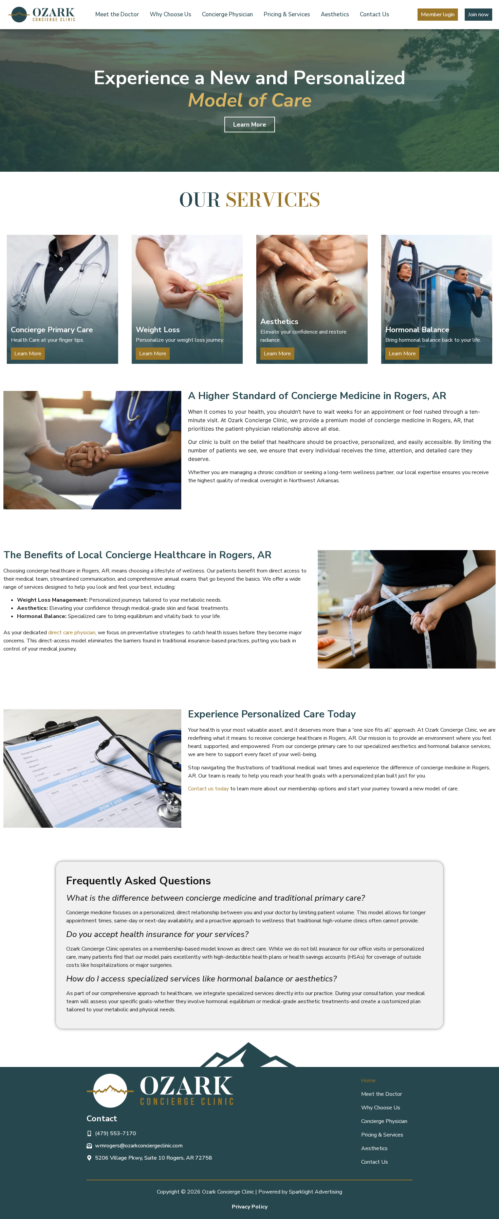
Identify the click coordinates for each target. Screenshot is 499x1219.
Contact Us (374, 14)
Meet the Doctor (117, 14)
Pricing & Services (287, 14)
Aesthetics (335, 14)
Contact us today (208, 788)
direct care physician (71, 632)
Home (368, 1080)
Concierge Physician (227, 14)
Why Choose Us (170, 14)
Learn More (277, 353)
